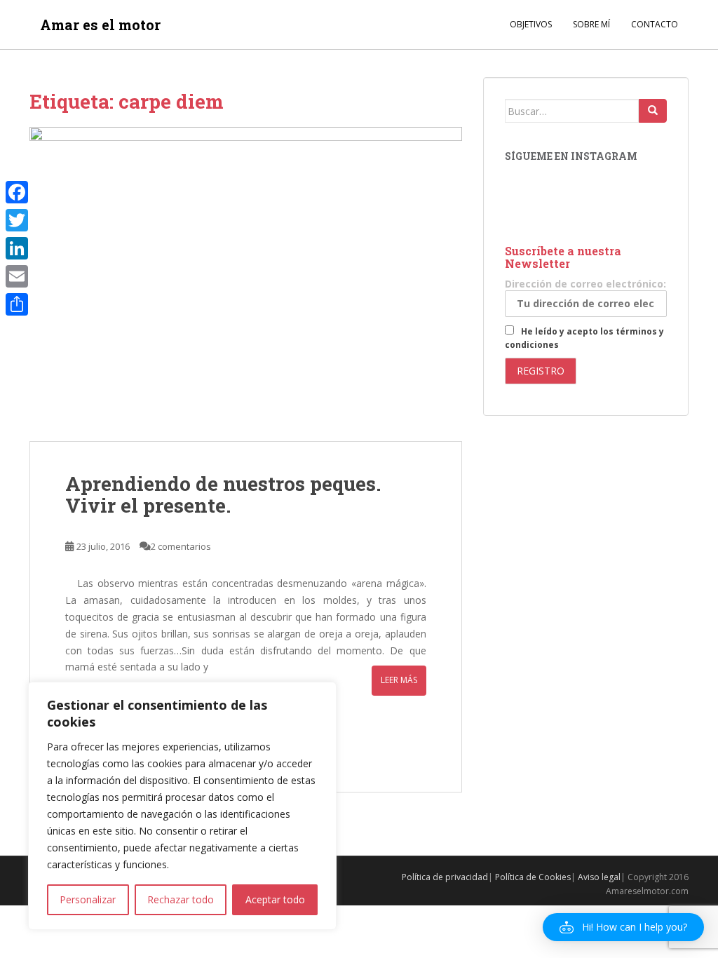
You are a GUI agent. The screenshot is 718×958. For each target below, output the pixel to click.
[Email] (17, 276)
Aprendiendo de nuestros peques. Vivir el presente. (223, 494)
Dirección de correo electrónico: (585, 283)
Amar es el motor (100, 24)
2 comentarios (181, 546)
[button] (623, 927)
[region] (182, 806)
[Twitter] (17, 220)
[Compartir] (17, 304)
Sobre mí (591, 24)
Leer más (399, 680)
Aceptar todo (275, 899)
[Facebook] (17, 192)
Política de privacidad (445, 877)
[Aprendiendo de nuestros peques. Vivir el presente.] (245, 284)
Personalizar (88, 899)
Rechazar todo (180, 899)
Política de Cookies (533, 877)
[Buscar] (653, 111)
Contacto (654, 24)
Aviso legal (599, 877)
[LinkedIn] (17, 248)
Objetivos (531, 24)
